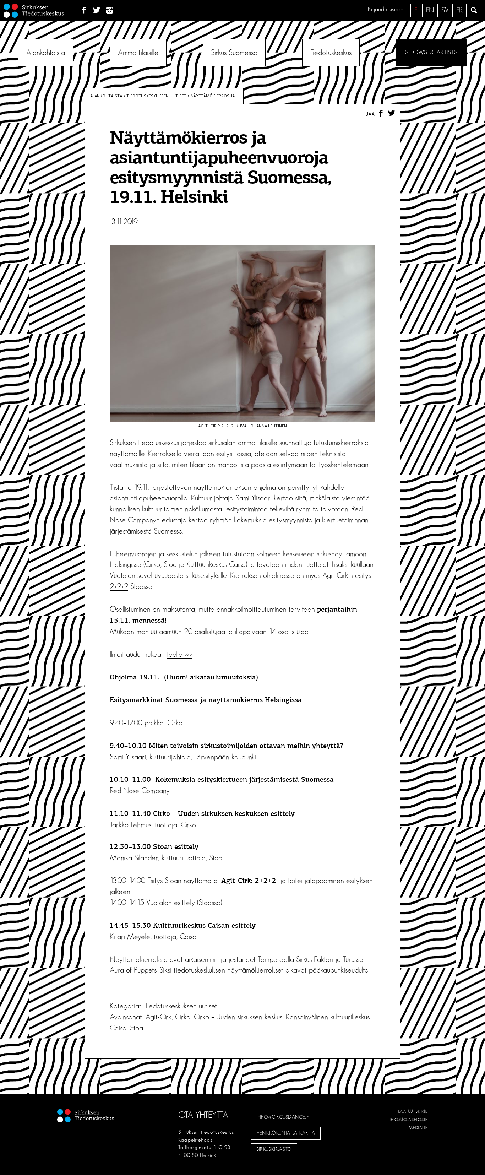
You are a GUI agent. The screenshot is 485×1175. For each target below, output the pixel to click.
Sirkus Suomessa (234, 52)
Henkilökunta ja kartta (285, 1133)
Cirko (182, 1017)
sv (445, 10)
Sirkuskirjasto (274, 1149)
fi (416, 10)
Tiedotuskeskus (331, 52)
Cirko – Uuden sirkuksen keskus (238, 1017)
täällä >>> (179, 654)
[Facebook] (83, 11)
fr (459, 10)
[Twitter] (96, 11)
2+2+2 (119, 586)
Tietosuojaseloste (408, 1119)
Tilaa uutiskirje (412, 1111)
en (430, 10)
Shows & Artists (431, 52)
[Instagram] (109, 11)
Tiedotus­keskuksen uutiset (156, 96)
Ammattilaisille (138, 52)
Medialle (418, 1128)
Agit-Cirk (158, 1017)
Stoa (136, 1028)
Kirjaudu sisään (385, 9)
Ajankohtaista (45, 52)
